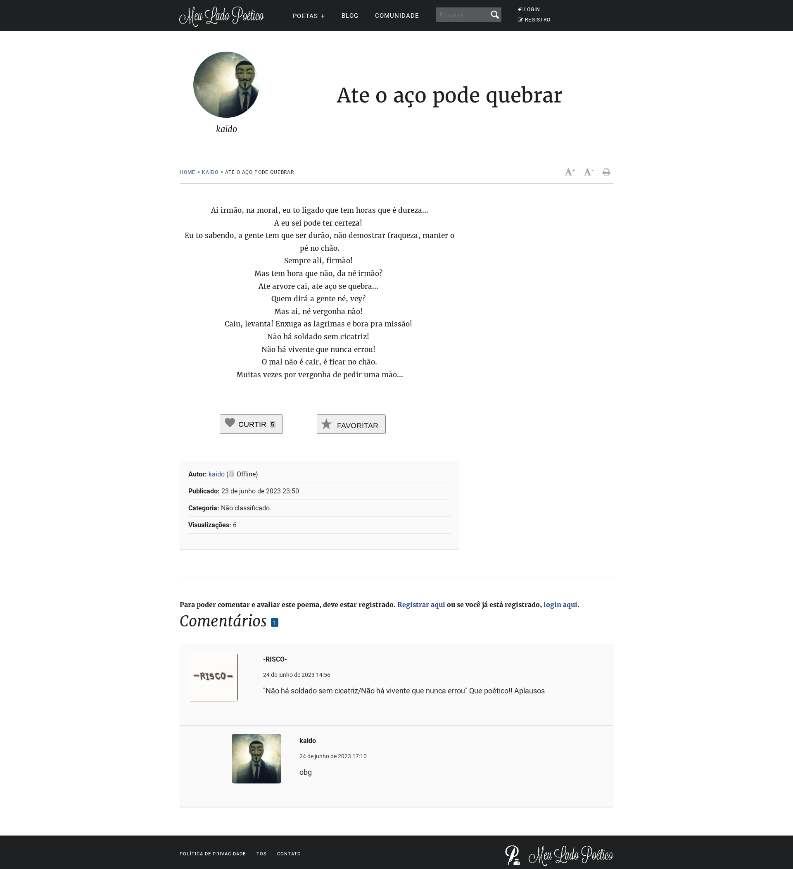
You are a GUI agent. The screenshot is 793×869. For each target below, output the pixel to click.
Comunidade (397, 15)
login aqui (560, 604)
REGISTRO (538, 20)
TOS (261, 854)
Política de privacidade (213, 854)
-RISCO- (275, 659)
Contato (289, 854)
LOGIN (532, 9)
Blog (350, 15)
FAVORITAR (356, 425)
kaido (210, 172)
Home (187, 172)
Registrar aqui (421, 604)
